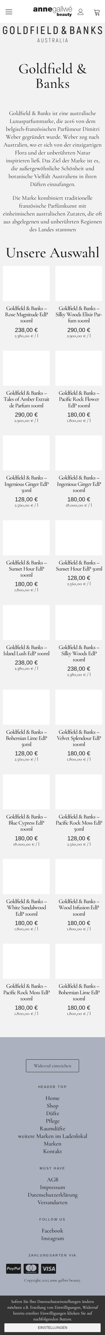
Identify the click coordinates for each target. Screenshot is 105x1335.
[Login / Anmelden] (80, 11)
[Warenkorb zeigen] (97, 11)
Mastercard (30, 1269)
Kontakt (52, 1151)
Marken (52, 1143)
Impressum (52, 1187)
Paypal (13, 1269)
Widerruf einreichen (52, 1066)
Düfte (52, 1113)
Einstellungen (52, 1328)
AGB (52, 1179)
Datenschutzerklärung (53, 1194)
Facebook (52, 1230)
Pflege (53, 1120)
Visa (48, 1269)
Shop (52, 1105)
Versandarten (52, 1202)
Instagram (52, 1238)
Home (53, 1098)
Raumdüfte (52, 1128)
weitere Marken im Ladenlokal (52, 1136)
